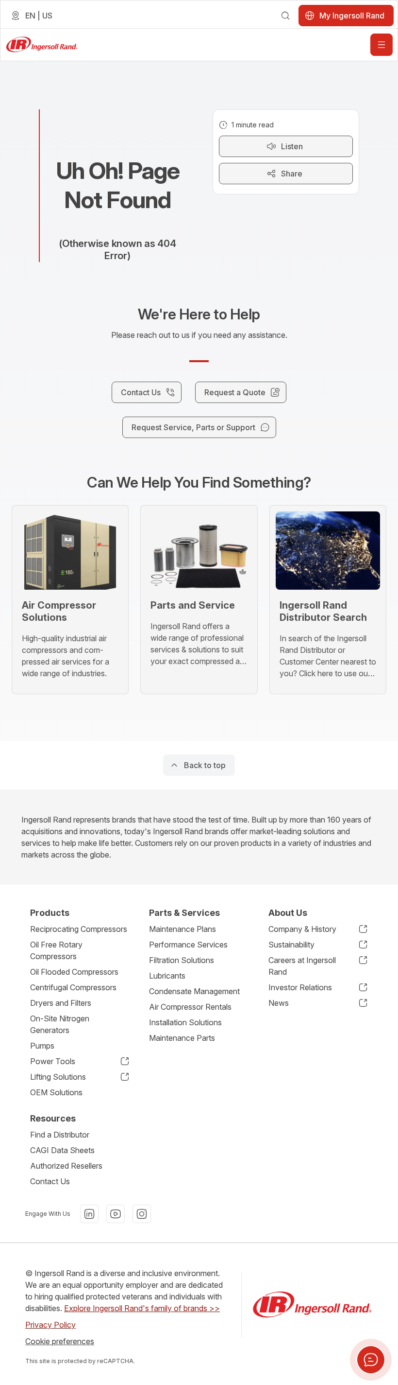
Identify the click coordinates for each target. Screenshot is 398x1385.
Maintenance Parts (182, 1038)
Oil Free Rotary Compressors (56, 950)
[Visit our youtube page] (115, 1214)
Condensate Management (194, 991)
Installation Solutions (185, 1022)
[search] (285, 15)
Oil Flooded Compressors (74, 972)
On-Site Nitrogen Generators (59, 1024)
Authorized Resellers (66, 1166)
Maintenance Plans (182, 929)
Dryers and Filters (60, 1003)
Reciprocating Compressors (78, 929)
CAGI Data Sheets (62, 1150)
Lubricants (167, 976)
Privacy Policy (50, 1325)
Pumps (42, 1046)
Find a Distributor (59, 1135)
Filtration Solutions (181, 960)
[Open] (381, 45)
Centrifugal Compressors (73, 987)
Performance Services (188, 944)
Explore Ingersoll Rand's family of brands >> (142, 1308)
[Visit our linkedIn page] (89, 1214)
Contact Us (50, 1181)
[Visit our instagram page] (142, 1214)
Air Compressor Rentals (190, 1007)
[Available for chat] (370, 1359)
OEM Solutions (56, 1092)
